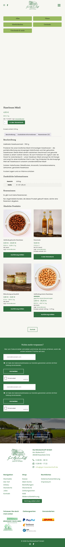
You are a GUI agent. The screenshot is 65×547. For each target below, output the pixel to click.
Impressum (46, 482)
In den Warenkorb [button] (47, 257)
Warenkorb (27, 488)
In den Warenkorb (16, 122)
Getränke (47, 24)
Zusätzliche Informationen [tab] (27, 135)
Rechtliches (46, 475)
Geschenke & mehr (18, 30)
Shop (24, 475)
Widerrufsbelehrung (30, 496)
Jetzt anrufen (22, 437)
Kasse (24, 479)
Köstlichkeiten (17, 24)
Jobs (5, 490)
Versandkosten (19, 119)
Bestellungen (28, 485)
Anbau (6, 485)
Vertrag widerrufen (32, 501)
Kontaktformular (41, 437)
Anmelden (13, 371)
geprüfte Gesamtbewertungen (43, 298)
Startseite (7, 479)
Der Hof (6, 482)
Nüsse (47, 18)
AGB (24, 493)
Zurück (32, 329)
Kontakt (6, 493)
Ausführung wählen (17, 255)
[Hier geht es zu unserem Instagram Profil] (4, 5)
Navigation (8, 475)
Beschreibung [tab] (10, 135)
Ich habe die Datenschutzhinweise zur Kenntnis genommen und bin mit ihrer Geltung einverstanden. (31, 364)
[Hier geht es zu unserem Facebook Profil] (7, 5)
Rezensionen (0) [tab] (44, 135)
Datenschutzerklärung (50, 479)
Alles (18, 18)
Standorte (7, 488)
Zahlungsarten (28, 490)
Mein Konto (27, 482)
